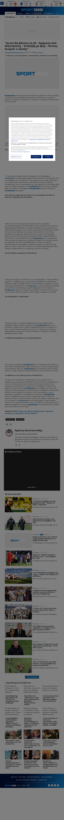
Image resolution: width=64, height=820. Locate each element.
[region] (32, 139)
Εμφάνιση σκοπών (16, 156)
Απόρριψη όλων (36, 156)
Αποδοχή (48, 156)
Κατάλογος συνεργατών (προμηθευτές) (20, 151)
